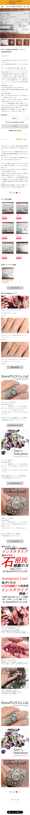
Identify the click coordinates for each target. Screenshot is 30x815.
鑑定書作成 (4, 115)
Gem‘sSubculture (15, 483)
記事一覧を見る (15, 367)
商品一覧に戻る (15, 288)
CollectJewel (15, 541)
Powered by (13, 801)
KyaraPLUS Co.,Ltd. (15, 425)
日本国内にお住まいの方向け (15, 130)
